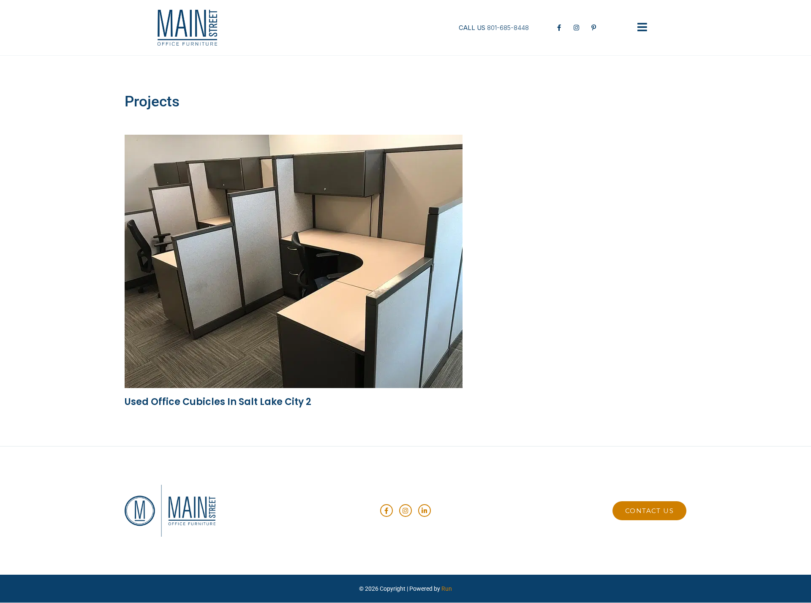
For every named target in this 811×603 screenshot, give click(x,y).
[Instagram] (405, 510)
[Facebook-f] (386, 510)
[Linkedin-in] (424, 510)
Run (446, 588)
